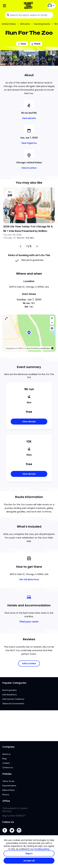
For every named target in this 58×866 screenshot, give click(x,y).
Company (8, 747)
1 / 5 (29, 246)
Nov (10, 192)
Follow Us (8, 822)
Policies (7, 774)
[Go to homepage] (29, 6)
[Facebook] (6, 833)
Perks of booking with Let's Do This (29, 255)
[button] (29, 333)
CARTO (20, 348)
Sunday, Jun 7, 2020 (29, 299)
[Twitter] (13, 833)
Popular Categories (14, 683)
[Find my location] (52, 328)
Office (6, 801)
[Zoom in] (52, 318)
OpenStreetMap (33, 348)
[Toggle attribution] (52, 348)
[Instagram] (20, 833)
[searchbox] (29, 15)
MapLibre (10, 348)
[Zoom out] (52, 322)
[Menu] (11, 6)
